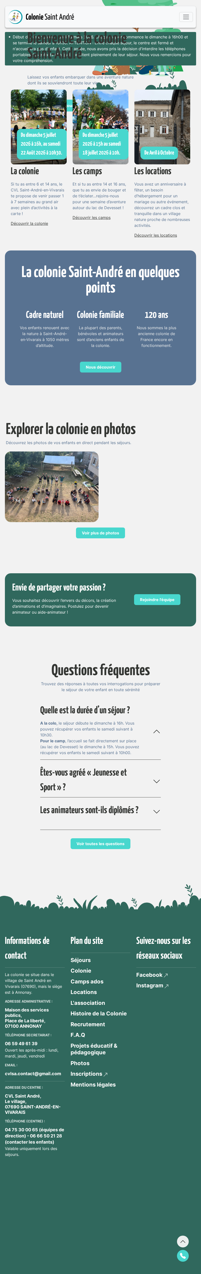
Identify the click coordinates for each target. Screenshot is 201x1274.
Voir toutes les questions (100, 843)
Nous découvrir (100, 367)
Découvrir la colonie (29, 223)
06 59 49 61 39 (21, 1043)
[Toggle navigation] (186, 17)
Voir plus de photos (100, 532)
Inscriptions (86, 1074)
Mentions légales (93, 1084)
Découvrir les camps (92, 217)
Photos (80, 1063)
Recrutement (88, 1024)
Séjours (81, 960)
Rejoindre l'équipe (157, 599)
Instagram (149, 985)
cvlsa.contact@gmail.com (33, 1073)
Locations (84, 992)
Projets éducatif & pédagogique (94, 1049)
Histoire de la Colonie (99, 1013)
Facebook (149, 975)
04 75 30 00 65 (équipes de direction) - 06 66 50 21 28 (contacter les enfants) (34, 1136)
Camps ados (87, 981)
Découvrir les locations (155, 235)
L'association (88, 1003)
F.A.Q (78, 1035)
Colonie (81, 970)
